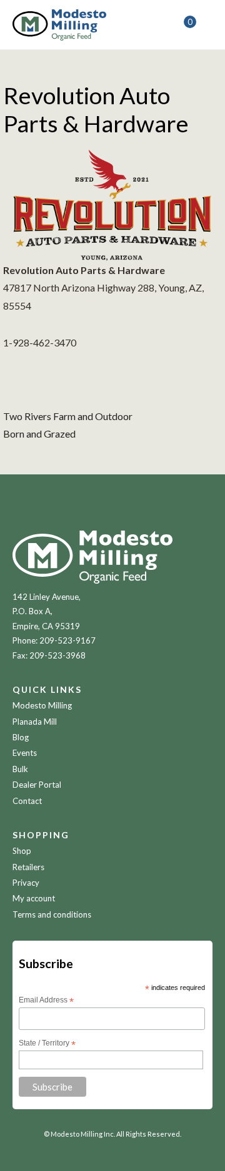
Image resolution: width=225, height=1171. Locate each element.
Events (24, 753)
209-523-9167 (67, 640)
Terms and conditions (51, 914)
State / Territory (47, 1044)
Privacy (25, 883)
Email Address (46, 1001)
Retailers (28, 867)
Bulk (20, 769)
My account (33, 898)
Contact (27, 801)
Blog (20, 737)
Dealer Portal (36, 785)
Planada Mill (34, 722)
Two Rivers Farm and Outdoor (67, 416)
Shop (21, 851)
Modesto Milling (42, 705)
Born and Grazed (39, 433)
